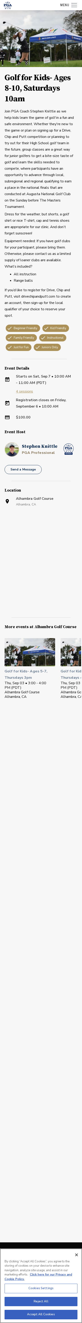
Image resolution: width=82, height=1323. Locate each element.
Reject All (41, 1301)
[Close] (77, 1255)
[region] (41, 1285)
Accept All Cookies (41, 1314)
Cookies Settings (41, 1288)
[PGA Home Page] (8, 5)
